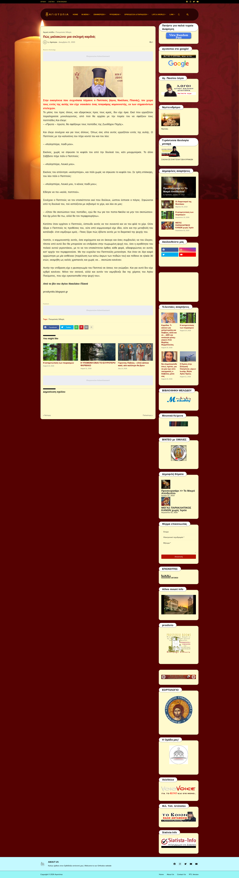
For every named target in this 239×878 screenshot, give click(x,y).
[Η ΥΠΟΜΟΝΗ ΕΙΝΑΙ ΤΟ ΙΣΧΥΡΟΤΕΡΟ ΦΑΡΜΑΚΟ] (98, 352)
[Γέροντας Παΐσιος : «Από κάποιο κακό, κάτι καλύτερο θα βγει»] (135, 352)
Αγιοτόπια (58, 874)
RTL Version (194, 874)
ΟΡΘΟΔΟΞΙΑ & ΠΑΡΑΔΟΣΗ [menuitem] (135, 14)
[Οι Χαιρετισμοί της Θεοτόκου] (167, 204)
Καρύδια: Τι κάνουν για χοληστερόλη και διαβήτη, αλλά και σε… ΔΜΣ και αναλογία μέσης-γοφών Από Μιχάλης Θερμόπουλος (169, 335)
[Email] (86, 327)
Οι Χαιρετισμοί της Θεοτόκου (183, 202)
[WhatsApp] (76, 327)
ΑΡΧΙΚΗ (43, 2)
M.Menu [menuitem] (85, 14)
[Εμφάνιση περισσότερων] (91, 327)
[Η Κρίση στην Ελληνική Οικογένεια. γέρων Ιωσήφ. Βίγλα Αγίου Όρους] (188, 356)
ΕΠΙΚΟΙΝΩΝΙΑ (62, 2)
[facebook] (187, 1)
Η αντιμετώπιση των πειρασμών (58, 363)
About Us (170, 874)
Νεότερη (47, 415)
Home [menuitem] (75, 14)
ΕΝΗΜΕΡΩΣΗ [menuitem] (99, 14)
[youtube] (198, 1)
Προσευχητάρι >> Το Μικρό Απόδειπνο (175, 190)
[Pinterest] (81, 327)
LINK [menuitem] (172, 14)
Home (161, 874)
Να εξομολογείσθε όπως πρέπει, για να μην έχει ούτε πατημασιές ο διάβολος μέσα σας (169, 370)
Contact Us (181, 874)
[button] (179, 14)
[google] (169, 259)
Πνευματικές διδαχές (63, 32)
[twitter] (194, 1)
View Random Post (178, 35)
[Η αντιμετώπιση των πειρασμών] (60, 352)
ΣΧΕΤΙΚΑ (51, 2)
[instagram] (190, 1)
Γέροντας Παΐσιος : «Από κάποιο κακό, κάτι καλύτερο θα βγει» (133, 364)
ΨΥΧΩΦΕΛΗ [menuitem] (114, 14)
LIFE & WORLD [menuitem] (158, 14)
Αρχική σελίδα (48, 32)
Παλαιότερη (147, 415)
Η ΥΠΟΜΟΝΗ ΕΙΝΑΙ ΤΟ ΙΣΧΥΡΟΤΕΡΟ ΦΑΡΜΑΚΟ (98, 364)
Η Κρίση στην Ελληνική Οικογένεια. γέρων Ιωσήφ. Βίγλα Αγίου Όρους (188, 369)
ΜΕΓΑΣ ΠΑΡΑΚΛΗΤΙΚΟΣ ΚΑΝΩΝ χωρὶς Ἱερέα (184, 225)
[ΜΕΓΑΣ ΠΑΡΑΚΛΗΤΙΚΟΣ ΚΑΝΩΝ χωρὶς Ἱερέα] (167, 226)
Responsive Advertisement (98, 56)
